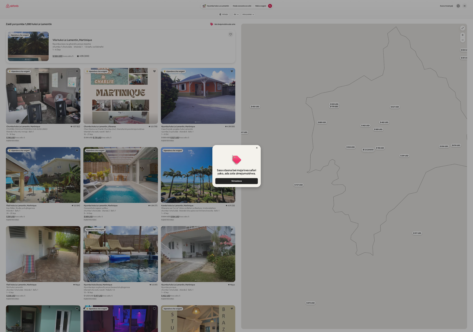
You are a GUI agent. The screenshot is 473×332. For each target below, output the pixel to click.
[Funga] (257, 148)
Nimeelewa (236, 181)
